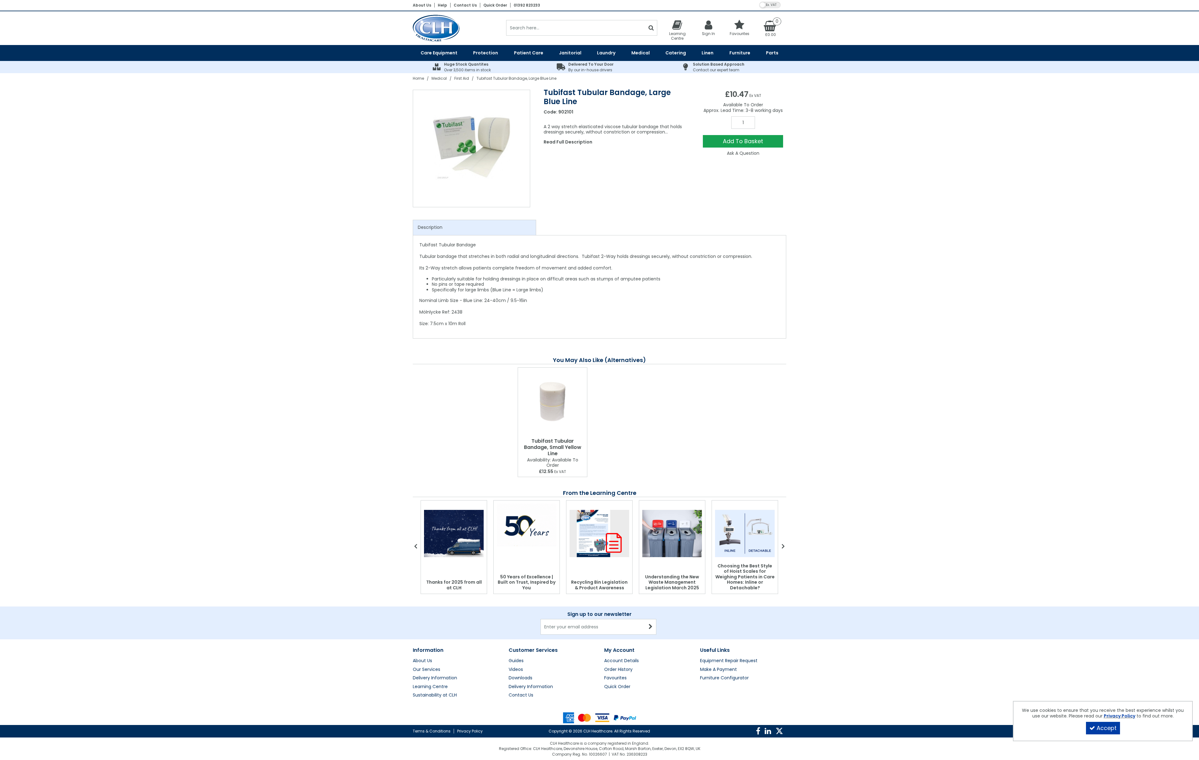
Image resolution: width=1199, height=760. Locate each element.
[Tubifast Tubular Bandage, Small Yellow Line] (552, 401)
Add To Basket (743, 141)
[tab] (474, 227)
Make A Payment (718, 669)
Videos (516, 669)
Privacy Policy (470, 731)
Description (430, 227)
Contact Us (465, 5)
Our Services (426, 669)
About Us (422, 5)
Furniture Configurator (724, 678)
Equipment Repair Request (728, 661)
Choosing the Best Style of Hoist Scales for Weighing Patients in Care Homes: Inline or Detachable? (745, 577)
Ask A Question (743, 153)
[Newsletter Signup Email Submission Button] (650, 627)
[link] (758, 731)
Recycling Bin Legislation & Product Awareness (599, 585)
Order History (618, 669)
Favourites (615, 678)
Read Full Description (568, 142)
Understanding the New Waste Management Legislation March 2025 (672, 582)
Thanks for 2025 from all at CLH (454, 585)
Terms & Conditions (432, 731)
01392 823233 (527, 5)
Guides (516, 661)
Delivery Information (435, 678)
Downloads (520, 678)
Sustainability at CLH (435, 695)
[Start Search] (651, 28)
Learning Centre (430, 687)
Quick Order (495, 5)
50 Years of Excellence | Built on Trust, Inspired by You (526, 582)
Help (442, 5)
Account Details (621, 661)
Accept (1107, 728)
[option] (472, 148)
